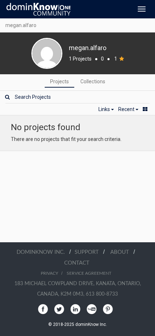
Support (89, 252)
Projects (59, 81)
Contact (76, 263)
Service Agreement (89, 273)
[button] (106, 109)
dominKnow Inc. (43, 252)
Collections (92, 81)
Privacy (49, 273)
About (121, 252)
